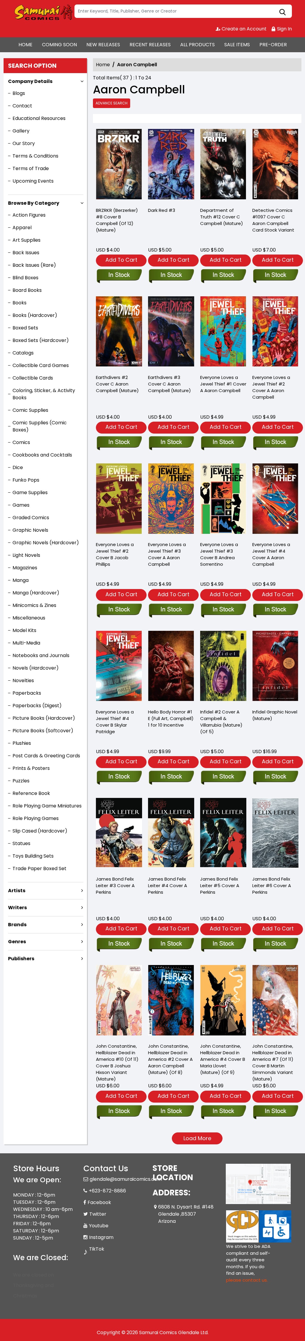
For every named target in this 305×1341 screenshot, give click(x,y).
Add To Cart (121, 259)
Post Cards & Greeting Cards (46, 755)
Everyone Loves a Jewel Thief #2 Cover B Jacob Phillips (115, 554)
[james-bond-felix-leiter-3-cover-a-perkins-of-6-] (119, 834)
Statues (21, 843)
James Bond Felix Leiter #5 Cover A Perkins (219, 885)
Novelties (23, 680)
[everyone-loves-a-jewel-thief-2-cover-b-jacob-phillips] (119, 499)
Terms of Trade (31, 168)
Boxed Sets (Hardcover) (41, 340)
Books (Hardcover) (35, 315)
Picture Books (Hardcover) (44, 718)
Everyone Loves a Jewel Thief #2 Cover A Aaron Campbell (271, 387)
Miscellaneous (29, 617)
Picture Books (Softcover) (43, 730)
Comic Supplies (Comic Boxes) (40, 426)
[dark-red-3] (171, 165)
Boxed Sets (25, 327)
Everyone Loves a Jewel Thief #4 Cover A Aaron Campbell (271, 554)
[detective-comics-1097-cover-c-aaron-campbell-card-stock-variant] (275, 165)
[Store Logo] (43, 11)
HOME (25, 44)
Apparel (22, 227)
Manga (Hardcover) (36, 592)
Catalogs (23, 352)
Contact (22, 105)
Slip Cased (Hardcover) (40, 830)
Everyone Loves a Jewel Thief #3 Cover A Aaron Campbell (167, 554)
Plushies (22, 743)
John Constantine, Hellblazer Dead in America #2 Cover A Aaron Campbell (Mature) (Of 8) (170, 1059)
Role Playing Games (36, 818)
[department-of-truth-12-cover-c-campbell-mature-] (223, 165)
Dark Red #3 (161, 210)
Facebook (99, 1202)
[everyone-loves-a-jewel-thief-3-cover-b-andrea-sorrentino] (223, 499)
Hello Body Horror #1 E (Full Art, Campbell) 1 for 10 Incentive (171, 718)
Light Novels (26, 555)
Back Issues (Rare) (34, 265)
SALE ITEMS (237, 44)
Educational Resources (39, 118)
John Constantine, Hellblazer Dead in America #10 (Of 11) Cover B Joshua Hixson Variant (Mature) (117, 1062)
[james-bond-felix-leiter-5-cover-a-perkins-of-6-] (223, 834)
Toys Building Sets (33, 856)
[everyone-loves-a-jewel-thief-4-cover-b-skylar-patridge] (119, 667)
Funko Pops (26, 480)
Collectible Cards (33, 377)
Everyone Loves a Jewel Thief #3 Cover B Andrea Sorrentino (219, 554)
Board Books (27, 290)
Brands (17, 924)
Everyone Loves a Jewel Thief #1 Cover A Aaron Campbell (223, 384)
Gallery (21, 130)
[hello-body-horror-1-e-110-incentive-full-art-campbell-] (171, 667)
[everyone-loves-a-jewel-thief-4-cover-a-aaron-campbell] (275, 499)
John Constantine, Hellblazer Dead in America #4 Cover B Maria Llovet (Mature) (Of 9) (222, 1059)
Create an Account (243, 28)
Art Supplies (27, 240)
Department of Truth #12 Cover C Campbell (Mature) (221, 216)
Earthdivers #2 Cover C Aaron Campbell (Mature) (117, 384)
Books (20, 302)
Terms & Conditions (35, 155)
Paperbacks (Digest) (37, 705)
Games (21, 505)
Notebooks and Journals (41, 655)
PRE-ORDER (273, 44)
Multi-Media (26, 642)
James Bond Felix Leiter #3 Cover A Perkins (115, 885)
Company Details (30, 81)
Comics (21, 442)
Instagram (101, 1237)
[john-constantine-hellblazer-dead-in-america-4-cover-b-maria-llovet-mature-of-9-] (223, 1001)
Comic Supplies (30, 410)
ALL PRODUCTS (197, 44)
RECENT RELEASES (150, 44)
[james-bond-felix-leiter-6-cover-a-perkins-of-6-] (275, 834)
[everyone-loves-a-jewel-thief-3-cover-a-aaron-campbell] (171, 499)
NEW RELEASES (103, 44)
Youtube (98, 1225)
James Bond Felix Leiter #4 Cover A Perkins (167, 885)
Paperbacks (27, 693)
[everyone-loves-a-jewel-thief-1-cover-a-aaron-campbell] (223, 332)
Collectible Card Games (41, 365)
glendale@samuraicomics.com (126, 1179)
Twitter (97, 1214)
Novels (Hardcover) (36, 668)
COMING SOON (59, 44)
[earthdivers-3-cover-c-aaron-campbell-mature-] (171, 332)
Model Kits (24, 630)
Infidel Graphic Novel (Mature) (274, 715)
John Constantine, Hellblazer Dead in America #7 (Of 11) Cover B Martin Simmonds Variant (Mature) (272, 1062)
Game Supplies (30, 492)
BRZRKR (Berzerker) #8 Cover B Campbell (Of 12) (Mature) (117, 220)
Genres (17, 941)
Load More (197, 1138)
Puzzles (21, 780)
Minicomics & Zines (34, 605)
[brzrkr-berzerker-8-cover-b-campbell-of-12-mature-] (119, 165)
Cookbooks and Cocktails (42, 454)
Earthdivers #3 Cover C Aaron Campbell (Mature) (169, 384)
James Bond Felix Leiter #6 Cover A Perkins (271, 885)
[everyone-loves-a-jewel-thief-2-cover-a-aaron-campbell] (275, 332)
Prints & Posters (31, 768)
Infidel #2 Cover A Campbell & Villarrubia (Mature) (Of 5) (221, 722)
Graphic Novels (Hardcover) (46, 542)
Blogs (19, 93)
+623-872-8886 (107, 1190)
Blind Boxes (25, 277)
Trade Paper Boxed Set (39, 868)
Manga (21, 580)
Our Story (24, 143)
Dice (18, 467)
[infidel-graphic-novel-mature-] (275, 667)
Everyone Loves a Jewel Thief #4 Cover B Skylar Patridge (115, 722)
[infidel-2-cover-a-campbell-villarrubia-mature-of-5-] (223, 667)
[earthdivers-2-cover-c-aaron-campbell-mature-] (119, 332)
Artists (16, 890)
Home (103, 64)
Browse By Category (33, 203)
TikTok (96, 1249)
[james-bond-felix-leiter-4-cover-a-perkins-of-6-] (171, 834)
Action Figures (29, 215)
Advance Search (111, 103)
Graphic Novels (30, 530)
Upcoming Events (33, 181)
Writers (17, 907)
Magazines (25, 567)
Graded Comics (31, 517)
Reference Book (31, 793)
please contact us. (247, 1280)
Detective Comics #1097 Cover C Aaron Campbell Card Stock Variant (273, 220)
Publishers (21, 958)
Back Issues (26, 252)
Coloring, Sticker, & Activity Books (44, 394)
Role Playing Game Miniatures (47, 805)
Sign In (284, 28)
